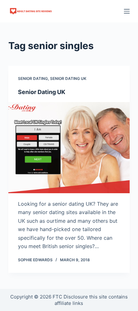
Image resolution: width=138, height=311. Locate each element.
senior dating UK (68, 78)
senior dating (33, 78)
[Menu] (127, 11)
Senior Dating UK (41, 92)
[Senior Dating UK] (69, 147)
